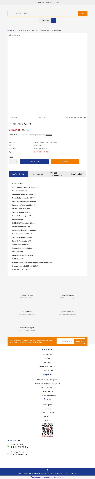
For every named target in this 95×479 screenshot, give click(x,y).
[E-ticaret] (47, 477)
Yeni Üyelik (47, 405)
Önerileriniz (76, 174)
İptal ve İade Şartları (47, 387)
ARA (82, 13)
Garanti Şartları (47, 391)
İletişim (47, 359)
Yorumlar (38, 174)
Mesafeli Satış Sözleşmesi (47, 380)
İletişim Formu (47, 370)
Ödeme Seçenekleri (48, 395)
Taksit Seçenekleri (56, 174)
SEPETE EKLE (34, 161)
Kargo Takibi (47, 362)
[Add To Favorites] (84, 161)
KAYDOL (79, 341)
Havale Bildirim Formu (48, 366)
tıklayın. (49, 135)
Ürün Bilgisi (18, 174)
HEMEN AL (65, 161)
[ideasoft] (35, 477)
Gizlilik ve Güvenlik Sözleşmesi (47, 384)
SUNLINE (37, 145)
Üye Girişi (47, 409)
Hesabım (47, 420)
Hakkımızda (47, 355)
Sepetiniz (47, 416)
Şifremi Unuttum (47, 412)
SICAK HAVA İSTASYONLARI (45, 142)
